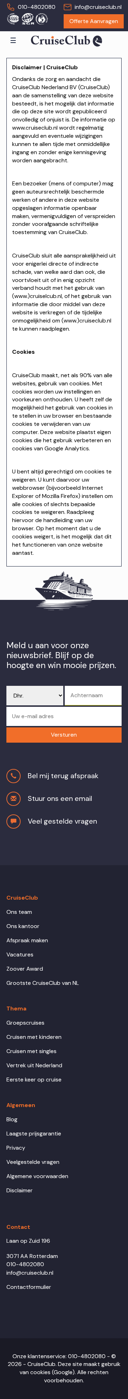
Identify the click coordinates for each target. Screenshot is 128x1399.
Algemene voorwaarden (37, 1176)
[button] (64, 735)
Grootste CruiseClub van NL (42, 983)
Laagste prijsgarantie (33, 1133)
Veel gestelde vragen (62, 821)
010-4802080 (36, 7)
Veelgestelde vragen (32, 1162)
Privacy (15, 1147)
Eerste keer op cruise (34, 1079)
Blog (11, 1119)
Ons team (19, 912)
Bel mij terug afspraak (63, 775)
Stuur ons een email (60, 798)
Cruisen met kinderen (34, 1037)
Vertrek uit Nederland (34, 1065)
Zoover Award (24, 968)
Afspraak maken (27, 940)
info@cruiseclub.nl (98, 7)
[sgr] (27, 18)
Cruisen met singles (31, 1051)
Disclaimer (19, 1190)
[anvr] (12, 18)
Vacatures (19, 954)
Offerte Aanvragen (93, 21)
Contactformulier (28, 1287)
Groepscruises (25, 1022)
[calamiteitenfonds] (41, 18)
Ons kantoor (22, 926)
